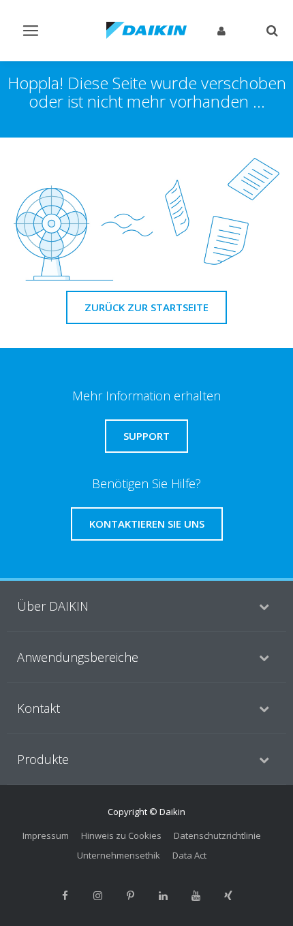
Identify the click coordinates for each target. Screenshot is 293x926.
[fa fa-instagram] (97, 896)
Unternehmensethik (118, 855)
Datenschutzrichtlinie (217, 835)
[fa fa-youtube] (195, 896)
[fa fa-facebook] (64, 896)
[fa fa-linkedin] (162, 896)
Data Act (189, 855)
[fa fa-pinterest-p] (130, 896)
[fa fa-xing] (228, 896)
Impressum (45, 835)
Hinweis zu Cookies (121, 835)
